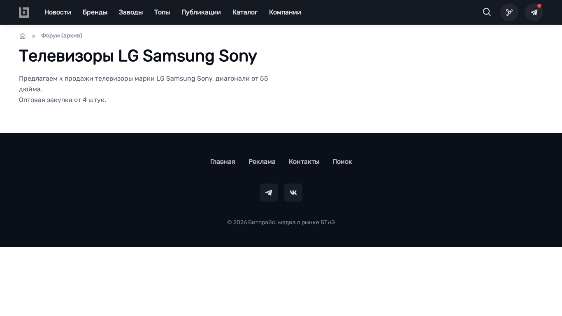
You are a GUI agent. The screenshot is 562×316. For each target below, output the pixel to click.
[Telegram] (534, 12)
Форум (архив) (61, 35)
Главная (222, 161)
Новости (57, 12)
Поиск (342, 161)
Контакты (304, 161)
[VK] (293, 193)
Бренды (95, 12)
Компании (285, 12)
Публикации (201, 12)
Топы (162, 12)
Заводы (131, 12)
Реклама (262, 161)
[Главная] (22, 36)
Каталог (245, 12)
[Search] (487, 12)
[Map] (509, 12)
